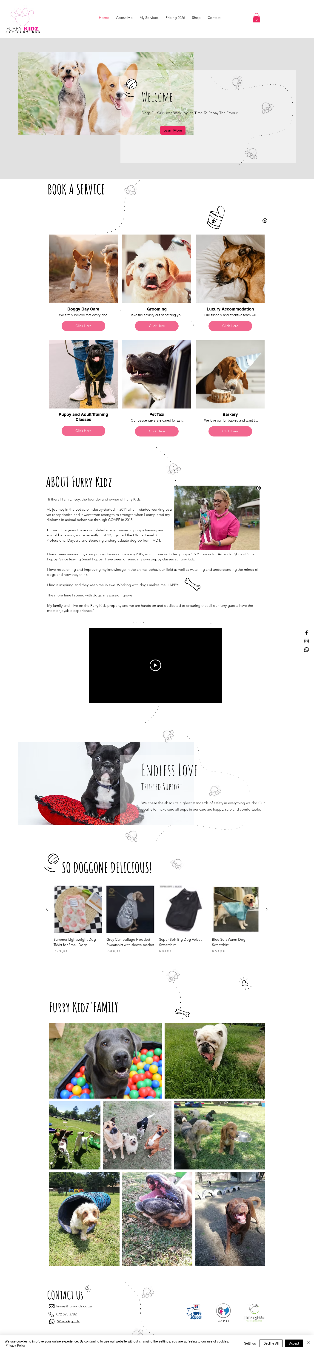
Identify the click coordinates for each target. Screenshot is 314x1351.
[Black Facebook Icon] (306, 632)
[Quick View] (78, 909)
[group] (156, 924)
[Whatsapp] (306, 649)
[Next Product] (266, 909)
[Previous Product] (47, 909)
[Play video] (155, 665)
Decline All (271, 1343)
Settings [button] (250, 1343)
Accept (294, 1343)
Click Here (83, 326)
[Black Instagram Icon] (306, 641)
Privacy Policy (16, 1345)
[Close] (308, 1343)
